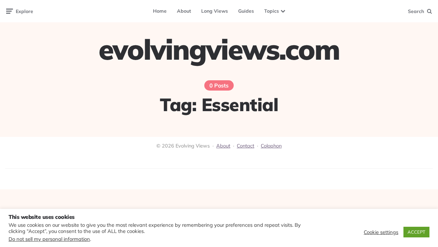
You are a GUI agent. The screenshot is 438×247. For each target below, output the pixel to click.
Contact (245, 146)
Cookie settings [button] (381, 232)
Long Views (214, 11)
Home (160, 11)
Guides (246, 11)
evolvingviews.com (219, 49)
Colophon (271, 146)
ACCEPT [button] (416, 232)
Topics (271, 11)
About (184, 11)
